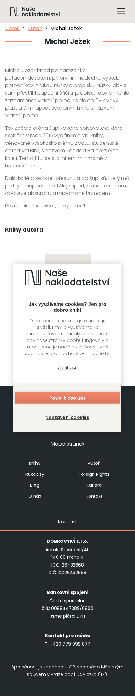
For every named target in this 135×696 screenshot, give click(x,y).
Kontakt (94, 496)
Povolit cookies (67, 398)
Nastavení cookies (67, 417)
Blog (34, 485)
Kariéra (94, 485)
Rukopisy (34, 474)
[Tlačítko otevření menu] (121, 11)
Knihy (34, 463)
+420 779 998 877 (70, 644)
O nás (34, 496)
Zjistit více (67, 367)
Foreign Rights (94, 474)
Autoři (35, 28)
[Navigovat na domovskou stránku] (35, 11)
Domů (12, 28)
